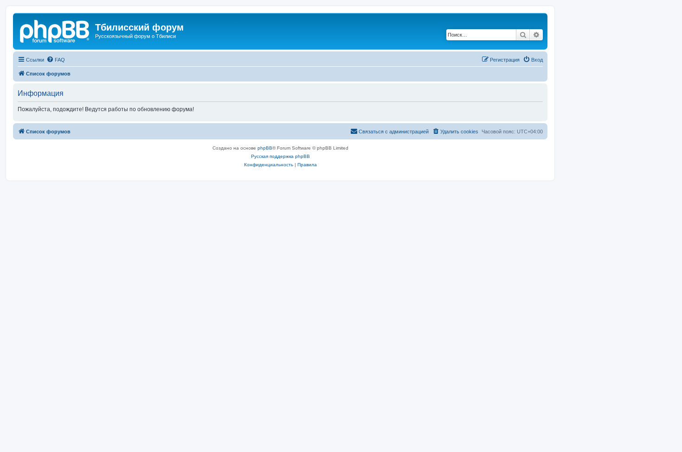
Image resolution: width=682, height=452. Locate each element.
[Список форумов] (55, 30)
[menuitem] (55, 59)
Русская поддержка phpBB (280, 156)
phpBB (264, 148)
